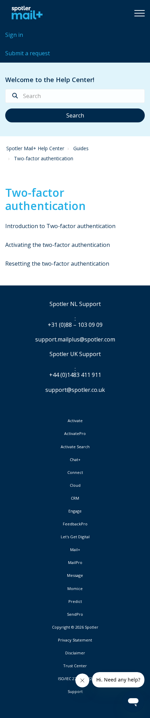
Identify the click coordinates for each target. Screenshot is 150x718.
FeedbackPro (75, 524)
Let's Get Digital (75, 537)
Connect (75, 472)
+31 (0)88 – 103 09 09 (75, 325)
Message (75, 575)
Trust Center (75, 666)
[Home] (25, 13)
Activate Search (75, 447)
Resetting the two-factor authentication (57, 263)
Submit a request (27, 53)
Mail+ (75, 550)
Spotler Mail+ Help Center (35, 148)
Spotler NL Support (75, 304)
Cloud (75, 485)
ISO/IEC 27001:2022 (75, 679)
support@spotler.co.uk (75, 390)
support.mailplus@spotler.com (75, 339)
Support (75, 691)
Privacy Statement (75, 640)
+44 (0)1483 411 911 (75, 375)
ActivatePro (75, 433)
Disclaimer (75, 653)
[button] (139, 13)
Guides (81, 148)
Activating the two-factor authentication (57, 245)
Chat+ (75, 460)
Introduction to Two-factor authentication (60, 226)
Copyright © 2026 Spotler (75, 627)
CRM (75, 498)
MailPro (75, 562)
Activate (75, 421)
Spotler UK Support (75, 354)
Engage (75, 511)
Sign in (14, 35)
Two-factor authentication (43, 158)
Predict (75, 601)
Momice (75, 589)
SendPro (75, 614)
